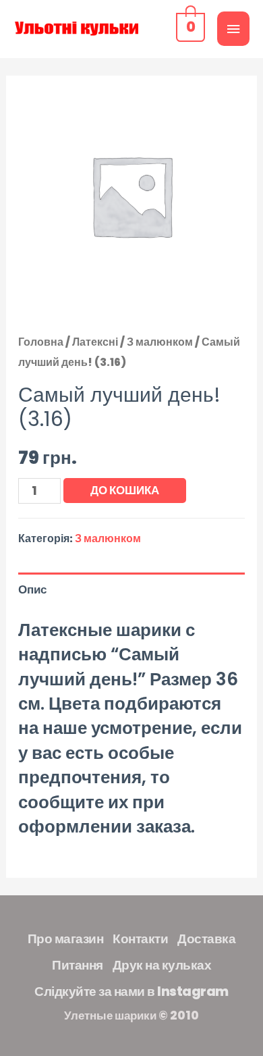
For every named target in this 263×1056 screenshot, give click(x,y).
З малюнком (160, 342)
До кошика (124, 490)
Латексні (95, 342)
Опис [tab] (32, 589)
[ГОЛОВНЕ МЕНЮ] (233, 28)
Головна (40, 342)
